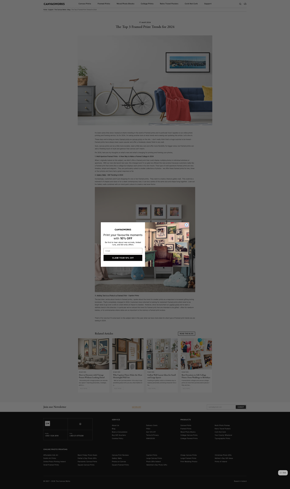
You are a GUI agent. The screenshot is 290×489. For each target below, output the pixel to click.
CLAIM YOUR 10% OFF (123, 258)
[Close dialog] (186, 225)
